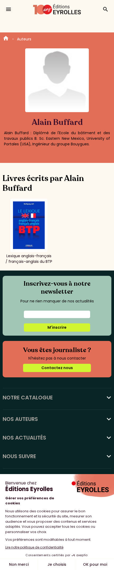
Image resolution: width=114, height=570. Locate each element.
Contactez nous (57, 367)
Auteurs (24, 39)
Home (6, 39)
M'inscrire (57, 327)
